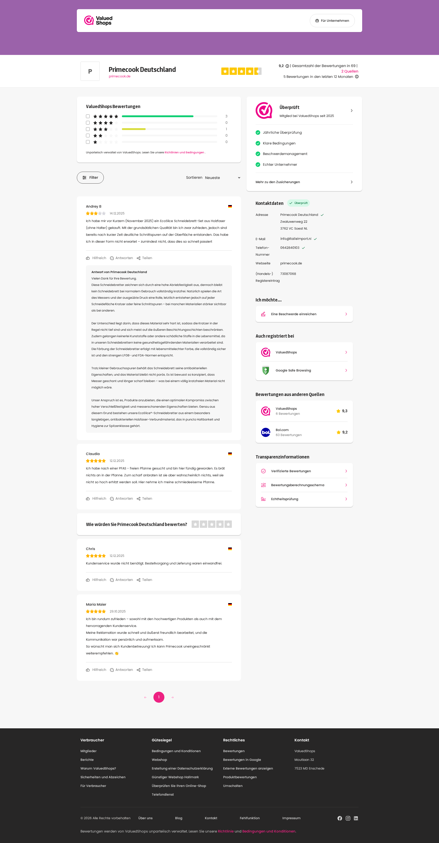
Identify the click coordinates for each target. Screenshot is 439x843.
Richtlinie (226, 831)
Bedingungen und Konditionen (268, 831)
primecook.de (120, 76)
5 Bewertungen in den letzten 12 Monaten (318, 76)
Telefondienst (163, 794)
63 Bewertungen (289, 435)
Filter (93, 177)
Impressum (291, 818)
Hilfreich (98, 257)
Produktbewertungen (240, 777)
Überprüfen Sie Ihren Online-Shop (179, 785)
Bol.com (282, 430)
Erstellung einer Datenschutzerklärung (182, 768)
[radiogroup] (241, 71)
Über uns (145, 818)
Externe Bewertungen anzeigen (248, 768)
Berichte (87, 759)
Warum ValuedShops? (98, 768)
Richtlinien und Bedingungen (184, 152)
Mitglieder (88, 751)
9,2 (284, 66)
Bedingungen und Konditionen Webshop (176, 755)
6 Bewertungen (288, 413)
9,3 (345, 411)
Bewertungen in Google (242, 759)
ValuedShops (286, 408)
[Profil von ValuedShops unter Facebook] (339, 818)
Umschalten (233, 785)
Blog (178, 818)
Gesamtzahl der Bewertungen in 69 (324, 65)
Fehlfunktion (250, 818)
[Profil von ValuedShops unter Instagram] (348, 818)
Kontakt (211, 818)
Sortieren (194, 177)
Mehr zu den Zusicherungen (278, 182)
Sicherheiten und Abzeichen (103, 777)
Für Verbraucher (93, 785)
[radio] (225, 71)
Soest (298, 228)
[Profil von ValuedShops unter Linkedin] (356, 818)
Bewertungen (234, 751)
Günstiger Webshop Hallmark (175, 777)
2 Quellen (349, 71)
